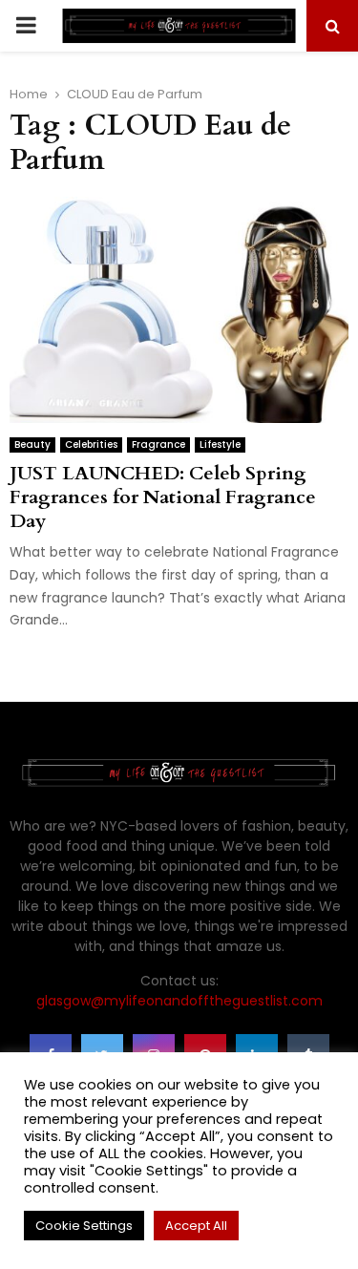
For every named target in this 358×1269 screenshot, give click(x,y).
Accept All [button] (196, 1225)
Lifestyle (220, 444)
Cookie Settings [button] (84, 1225)
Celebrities (91, 444)
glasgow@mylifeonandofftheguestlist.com (179, 1000)
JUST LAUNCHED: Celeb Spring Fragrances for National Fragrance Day (163, 497)
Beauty (32, 444)
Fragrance (158, 444)
